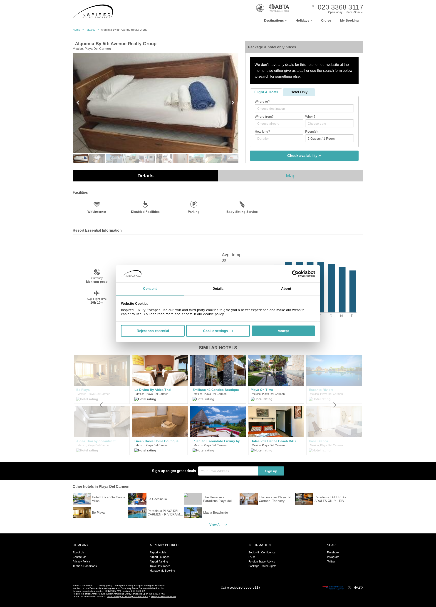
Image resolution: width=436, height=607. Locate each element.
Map (290, 175)
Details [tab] (218, 289)
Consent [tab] (150, 289)
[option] (160, 405)
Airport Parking (159, 561)
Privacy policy (105, 585)
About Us (78, 552)
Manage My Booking (162, 570)
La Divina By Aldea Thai (152, 389)
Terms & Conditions (85, 566)
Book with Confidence (261, 552)
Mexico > (94, 29)
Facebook (333, 552)
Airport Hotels (158, 552)
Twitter (331, 561)
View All (215, 524)
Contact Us (79, 557)
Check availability (302, 156)
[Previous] (102, 405)
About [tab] (286, 289)
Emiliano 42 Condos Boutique (216, 389)
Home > (79, 29)
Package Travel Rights (262, 566)
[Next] (334, 405)
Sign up (271, 471)
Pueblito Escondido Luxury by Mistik (218, 441)
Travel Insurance (160, 566)
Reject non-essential (153, 331)
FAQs (251, 557)
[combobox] (304, 108)
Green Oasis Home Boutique (156, 441)
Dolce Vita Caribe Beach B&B (273, 441)
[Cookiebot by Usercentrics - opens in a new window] (295, 273)
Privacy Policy (81, 561)
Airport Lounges (159, 557)
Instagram (333, 557)
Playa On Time (262, 389)
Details (145, 175)
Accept (283, 331)
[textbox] (306, 108)
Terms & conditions (82, 585)
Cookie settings (215, 331)
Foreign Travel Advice (261, 561)
